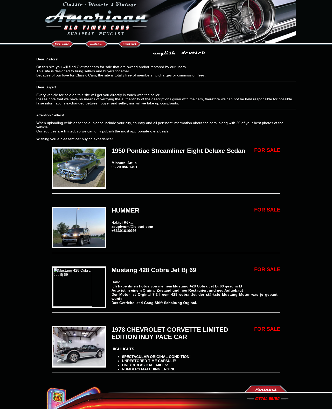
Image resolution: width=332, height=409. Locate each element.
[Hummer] (79, 246)
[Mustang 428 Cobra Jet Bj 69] (72, 305)
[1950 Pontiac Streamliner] (79, 186)
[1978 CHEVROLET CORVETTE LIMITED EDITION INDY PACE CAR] (79, 365)
